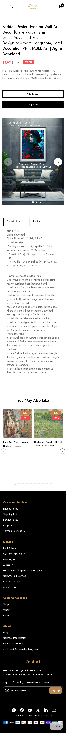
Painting (7, 559)
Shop (6, 604)
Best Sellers (9, 548)
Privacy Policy (10, 508)
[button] (33, 202)
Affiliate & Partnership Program (20, 649)
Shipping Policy (11, 514)
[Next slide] (62, 451)
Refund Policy (10, 519)
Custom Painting (12, 553)
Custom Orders (12, 581)
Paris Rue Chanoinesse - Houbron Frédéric (15, 444)
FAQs (6, 525)
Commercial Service (14, 576)
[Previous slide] (3, 451)
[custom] (13, 710)
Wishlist (7, 609)
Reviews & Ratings (13, 643)
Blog (5, 632)
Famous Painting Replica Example (22, 570)
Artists (6, 564)
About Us (8, 587)
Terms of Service (12, 531)
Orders (7, 615)
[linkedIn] (46, 710)
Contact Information (15, 638)
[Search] (11, 6)
